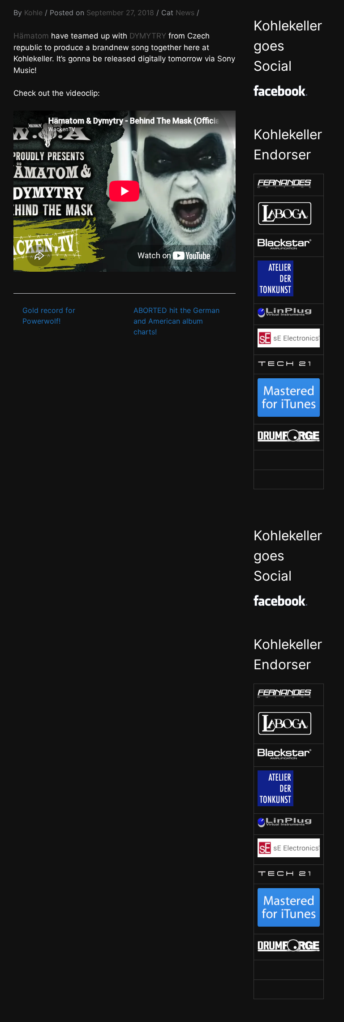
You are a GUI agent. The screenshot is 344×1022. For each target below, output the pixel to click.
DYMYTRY (147, 35)
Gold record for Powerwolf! (48, 315)
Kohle (33, 12)
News (185, 12)
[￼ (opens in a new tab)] (284, 185)
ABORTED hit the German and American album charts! (176, 321)
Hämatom (31, 35)
